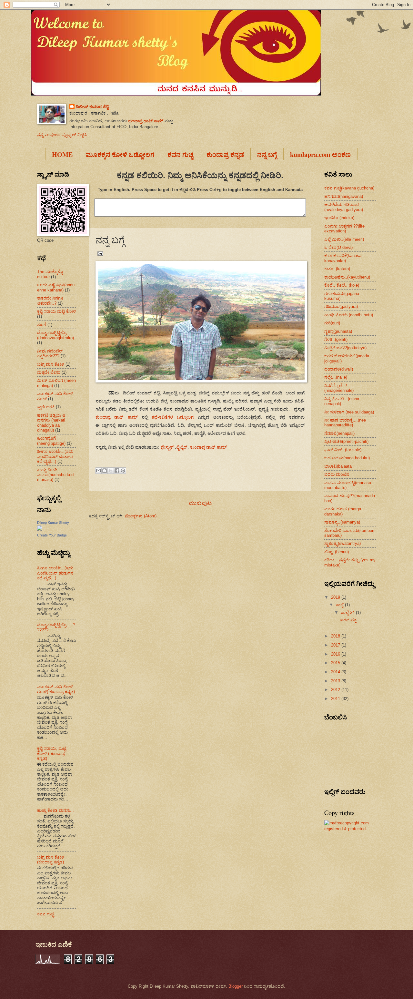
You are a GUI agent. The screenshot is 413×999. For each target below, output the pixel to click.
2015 (336, 662)
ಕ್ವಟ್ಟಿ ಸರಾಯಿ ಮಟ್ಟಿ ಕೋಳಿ (56, 311)
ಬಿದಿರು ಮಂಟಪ (336, 474)
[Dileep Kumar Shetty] (39, 529)
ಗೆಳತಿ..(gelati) (336, 339)
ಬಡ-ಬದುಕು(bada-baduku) (347, 457)
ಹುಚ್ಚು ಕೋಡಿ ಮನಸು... (55, 810)
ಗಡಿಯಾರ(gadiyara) (341, 306)
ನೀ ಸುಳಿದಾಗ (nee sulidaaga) (349, 412)
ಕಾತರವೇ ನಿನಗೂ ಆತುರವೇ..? (50, 300)
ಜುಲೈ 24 (348, 612)
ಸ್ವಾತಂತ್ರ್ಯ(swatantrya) (342, 543)
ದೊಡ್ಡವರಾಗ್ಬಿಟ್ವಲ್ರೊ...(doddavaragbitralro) (55, 335)
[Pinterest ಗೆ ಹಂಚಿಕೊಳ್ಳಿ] (123, 470)
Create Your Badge (52, 535)
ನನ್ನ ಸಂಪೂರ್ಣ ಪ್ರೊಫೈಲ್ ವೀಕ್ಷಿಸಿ (62, 134)
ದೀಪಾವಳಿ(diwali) (338, 369)
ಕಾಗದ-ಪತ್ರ (348, 619)
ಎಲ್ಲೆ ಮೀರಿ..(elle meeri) (344, 239)
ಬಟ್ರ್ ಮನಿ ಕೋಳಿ (50, 364)
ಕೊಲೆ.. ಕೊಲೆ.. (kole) (341, 285)
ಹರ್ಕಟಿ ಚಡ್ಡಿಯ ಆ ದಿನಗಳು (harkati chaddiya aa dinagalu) (51, 423)
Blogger (235, 986)
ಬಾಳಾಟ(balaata (338, 466)
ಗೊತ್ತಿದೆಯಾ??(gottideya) (345, 347)
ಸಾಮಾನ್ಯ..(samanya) (342, 522)
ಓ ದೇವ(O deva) (338, 247)
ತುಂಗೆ (41, 324)
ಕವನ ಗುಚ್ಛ (45, 914)
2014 (336, 671)
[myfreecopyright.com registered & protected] (350, 828)
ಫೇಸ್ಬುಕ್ (167, 447)
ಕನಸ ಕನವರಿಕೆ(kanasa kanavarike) (342, 258)
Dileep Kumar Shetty (53, 523)
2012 (336, 689)
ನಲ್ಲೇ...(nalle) (335, 377)
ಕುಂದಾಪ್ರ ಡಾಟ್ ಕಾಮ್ (145, 120)
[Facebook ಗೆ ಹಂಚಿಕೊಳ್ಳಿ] (117, 470)
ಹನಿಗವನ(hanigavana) (343, 196)
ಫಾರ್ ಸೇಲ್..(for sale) (342, 449)
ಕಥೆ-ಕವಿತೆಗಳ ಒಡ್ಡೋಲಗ (173, 417)
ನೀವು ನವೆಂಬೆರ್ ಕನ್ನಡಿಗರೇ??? (50, 353)
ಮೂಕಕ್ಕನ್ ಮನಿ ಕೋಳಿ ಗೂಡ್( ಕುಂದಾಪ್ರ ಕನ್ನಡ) (56, 689)
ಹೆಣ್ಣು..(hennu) (336, 551)
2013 (336, 680)
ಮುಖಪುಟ (200, 503)
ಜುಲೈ (340, 604)
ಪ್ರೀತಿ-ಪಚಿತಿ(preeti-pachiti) (346, 441)
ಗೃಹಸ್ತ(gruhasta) (338, 331)
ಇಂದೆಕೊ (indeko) (339, 217)
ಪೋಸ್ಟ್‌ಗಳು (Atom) (140, 516)
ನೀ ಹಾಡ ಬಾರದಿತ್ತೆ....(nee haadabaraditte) (345, 422)
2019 (336, 597)
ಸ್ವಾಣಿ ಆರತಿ (46, 406)
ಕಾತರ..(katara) (337, 268)
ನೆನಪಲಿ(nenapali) (339, 433)
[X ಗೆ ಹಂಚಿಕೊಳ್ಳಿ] (110, 470)
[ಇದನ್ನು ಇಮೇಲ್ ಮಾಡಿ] (98, 470)
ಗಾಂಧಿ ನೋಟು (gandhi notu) (348, 314)
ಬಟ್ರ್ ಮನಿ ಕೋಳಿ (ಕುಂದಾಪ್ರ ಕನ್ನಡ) (50, 859)
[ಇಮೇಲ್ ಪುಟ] (99, 253)
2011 (336, 698)
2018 (336, 636)
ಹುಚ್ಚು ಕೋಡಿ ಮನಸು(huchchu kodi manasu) (56, 474)
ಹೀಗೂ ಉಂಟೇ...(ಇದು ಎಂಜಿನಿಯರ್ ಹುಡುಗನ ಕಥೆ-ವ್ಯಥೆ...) (55, 456)
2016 (336, 654)
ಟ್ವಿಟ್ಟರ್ (181, 447)
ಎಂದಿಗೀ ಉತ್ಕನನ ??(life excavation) (344, 228)
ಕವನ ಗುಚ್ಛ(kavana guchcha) (349, 188)
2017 (336, 645)
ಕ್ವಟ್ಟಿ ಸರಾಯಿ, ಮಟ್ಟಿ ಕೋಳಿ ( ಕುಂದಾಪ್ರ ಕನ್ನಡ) (51, 753)
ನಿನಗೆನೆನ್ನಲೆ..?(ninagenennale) (339, 388)
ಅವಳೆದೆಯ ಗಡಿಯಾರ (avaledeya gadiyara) (343, 207)
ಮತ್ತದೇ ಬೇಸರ (48, 372)
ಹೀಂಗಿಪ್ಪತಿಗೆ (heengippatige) (51, 440)
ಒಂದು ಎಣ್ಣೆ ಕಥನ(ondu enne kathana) (56, 287)
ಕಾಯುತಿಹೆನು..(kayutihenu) (347, 277)
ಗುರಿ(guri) (332, 323)
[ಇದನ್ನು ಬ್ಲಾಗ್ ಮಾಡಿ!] (104, 470)
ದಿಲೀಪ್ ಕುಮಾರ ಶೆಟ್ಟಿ (92, 106)
